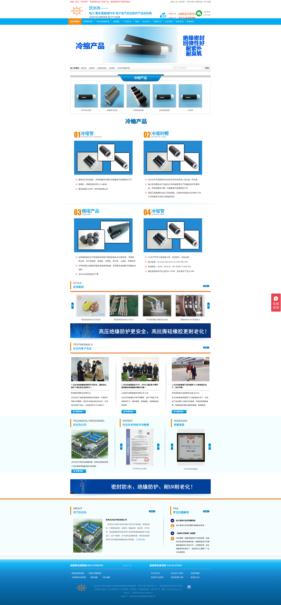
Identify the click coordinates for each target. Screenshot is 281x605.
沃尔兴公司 (79, 424)
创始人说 (173, 2)
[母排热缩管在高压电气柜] (159, 306)
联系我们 (190, 21)
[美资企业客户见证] (190, 383)
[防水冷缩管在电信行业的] (192, 306)
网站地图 (94, 577)
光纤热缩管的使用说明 (185, 551)
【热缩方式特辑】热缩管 (185, 524)
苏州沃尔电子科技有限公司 (116, 520)
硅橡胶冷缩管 (112, 110)
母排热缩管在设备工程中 (126, 320)
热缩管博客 (195, 573)
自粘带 (92, 68)
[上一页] (121, 447)
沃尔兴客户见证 (82, 348)
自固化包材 (102, 68)
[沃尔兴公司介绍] (89, 459)
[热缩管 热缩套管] (140, 62)
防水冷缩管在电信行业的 (192, 320)
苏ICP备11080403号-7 (147, 586)
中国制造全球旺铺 (79, 577)
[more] (206, 286)
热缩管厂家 (127, 565)
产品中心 (128, 21)
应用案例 (78, 287)
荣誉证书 (157, 21)
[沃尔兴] (76, 11)
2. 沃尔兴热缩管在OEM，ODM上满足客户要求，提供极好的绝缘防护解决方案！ (140, 386)
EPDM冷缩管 (86, 110)
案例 (137, 21)
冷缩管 (112, 68)
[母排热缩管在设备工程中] (126, 306)
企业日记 (146, 21)
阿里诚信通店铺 (78, 573)
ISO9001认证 (140, 469)
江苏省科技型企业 (191, 469)
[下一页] (158, 447)
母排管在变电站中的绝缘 (93, 320)
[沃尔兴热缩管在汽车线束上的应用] (90, 383)
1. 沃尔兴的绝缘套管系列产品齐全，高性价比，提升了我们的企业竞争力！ (89, 386)
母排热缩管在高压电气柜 (159, 320)
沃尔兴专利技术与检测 (136, 424)
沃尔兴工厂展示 (177, 573)
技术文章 (180, 21)
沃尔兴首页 (75, 21)
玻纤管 (83, 68)
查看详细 (79, 412)
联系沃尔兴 (195, 577)
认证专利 (168, 21)
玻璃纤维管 (88, 21)
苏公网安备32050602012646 (170, 586)
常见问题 (190, 2)
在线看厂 (182, 2)
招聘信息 (198, 2)
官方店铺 (207, 2)
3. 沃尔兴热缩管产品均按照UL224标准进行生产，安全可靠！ (189, 386)
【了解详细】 (140, 540)
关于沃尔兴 (79, 512)
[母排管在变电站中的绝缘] (93, 306)
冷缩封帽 (160, 133)
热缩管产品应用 (157, 577)
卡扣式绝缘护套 (102, 21)
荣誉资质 (179, 424)
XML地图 (106, 577)
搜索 (207, 68)
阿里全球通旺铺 (95, 573)
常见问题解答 (181, 512)
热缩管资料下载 (177, 577)
